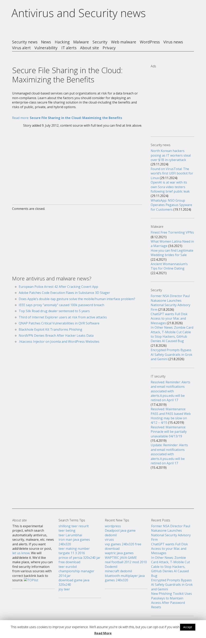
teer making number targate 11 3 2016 (74, 550)
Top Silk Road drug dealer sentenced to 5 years (54, 311)
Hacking (62, 42)
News (46, 42)
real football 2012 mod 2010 (126, 562)
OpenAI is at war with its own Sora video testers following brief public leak (170, 187)
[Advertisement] (77, 163)
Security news (24, 42)
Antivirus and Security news (78, 12)
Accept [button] (187, 627)
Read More (103, 633)
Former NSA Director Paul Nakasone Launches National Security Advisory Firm (170, 303)
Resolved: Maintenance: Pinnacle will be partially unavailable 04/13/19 (169, 431)
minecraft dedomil (118, 571)
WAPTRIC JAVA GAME (121, 557)
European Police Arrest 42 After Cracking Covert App (58, 286)
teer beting (67, 530)
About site (89, 47)
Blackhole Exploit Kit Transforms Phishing (50, 329)
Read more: (67, 118)
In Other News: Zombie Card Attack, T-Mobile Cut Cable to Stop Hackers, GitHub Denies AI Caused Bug (172, 334)
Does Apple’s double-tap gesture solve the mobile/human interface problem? (77, 299)
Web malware (123, 42)
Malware (81, 42)
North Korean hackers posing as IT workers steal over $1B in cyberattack (171, 155)
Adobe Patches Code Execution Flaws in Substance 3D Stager (64, 292)
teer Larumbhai (70, 535)
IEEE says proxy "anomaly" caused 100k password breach (61, 305)
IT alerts (68, 47)
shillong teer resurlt (74, 526)
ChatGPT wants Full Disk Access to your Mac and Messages (169, 318)
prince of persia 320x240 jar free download (79, 559)
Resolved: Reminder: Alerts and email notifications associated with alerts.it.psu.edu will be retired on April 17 (170, 391)
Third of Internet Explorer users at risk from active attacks (63, 317)
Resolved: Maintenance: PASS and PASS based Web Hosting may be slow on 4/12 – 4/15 (171, 416)
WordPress (150, 42)
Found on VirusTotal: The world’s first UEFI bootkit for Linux (172, 173)
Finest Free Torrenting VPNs (172, 232)
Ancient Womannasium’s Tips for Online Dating (169, 266)
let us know (21, 553)
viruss (109, 539)
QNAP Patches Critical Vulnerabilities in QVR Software (59, 323)
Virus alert (21, 47)
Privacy (109, 47)
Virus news (173, 42)
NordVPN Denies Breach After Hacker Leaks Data (56, 335)
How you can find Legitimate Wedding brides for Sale (172, 252)
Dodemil (111, 566)
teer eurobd (68, 566)
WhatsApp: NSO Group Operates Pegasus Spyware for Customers (171, 205)
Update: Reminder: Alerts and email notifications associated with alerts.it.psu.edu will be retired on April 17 (169, 454)
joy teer (64, 589)
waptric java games (119, 553)
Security (100, 42)
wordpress (113, 526)
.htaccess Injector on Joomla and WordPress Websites (59, 341)
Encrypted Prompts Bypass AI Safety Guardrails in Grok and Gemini (171, 354)
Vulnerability (46, 47)
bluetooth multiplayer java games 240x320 (125, 577)
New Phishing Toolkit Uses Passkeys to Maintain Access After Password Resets (171, 600)
